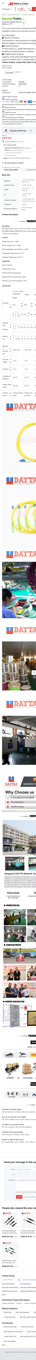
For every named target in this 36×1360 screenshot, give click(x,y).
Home (3, 14)
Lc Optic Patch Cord (10, 1336)
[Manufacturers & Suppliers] (18, 3)
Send (19, 1197)
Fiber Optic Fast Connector (10, 1287)
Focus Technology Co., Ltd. (25, 1352)
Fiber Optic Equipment (22, 1312)
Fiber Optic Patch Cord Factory (13, 1332)
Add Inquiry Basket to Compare (14, 163)
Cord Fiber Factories (27, 1327)
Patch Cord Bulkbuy (10, 1341)
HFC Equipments (25, 1284)
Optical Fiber (7, 1312)
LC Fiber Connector (10, 1317)
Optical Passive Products (10, 1291)
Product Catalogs (30, 1280)
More (4, 1345)
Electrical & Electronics (14, 14)
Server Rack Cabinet (8, 1284)
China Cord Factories (10, 1327)
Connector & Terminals (28, 14)
